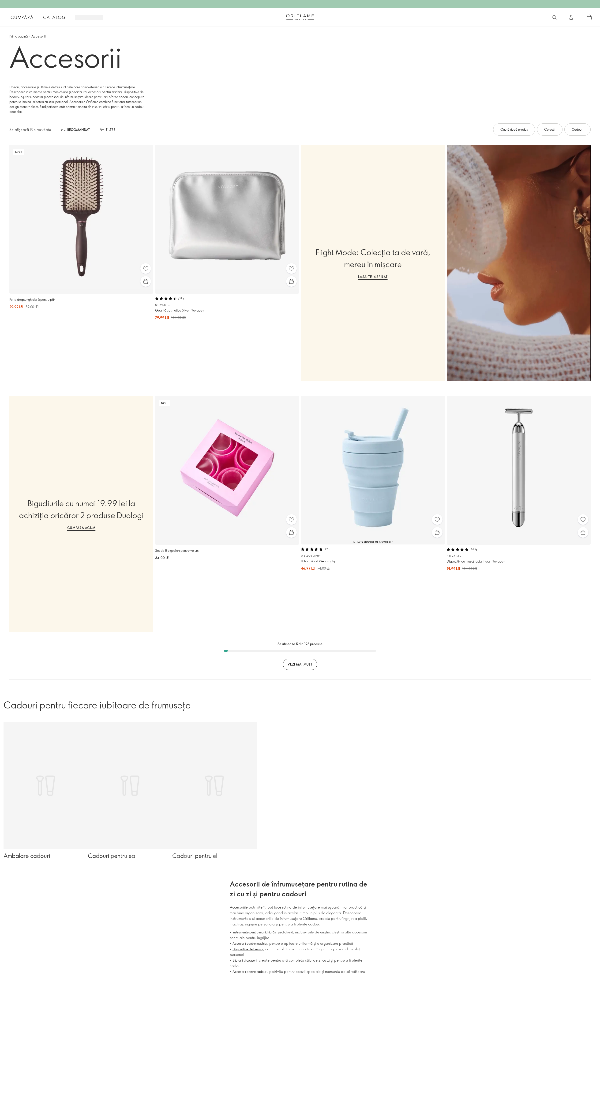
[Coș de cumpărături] (589, 17)
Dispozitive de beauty (247, 949)
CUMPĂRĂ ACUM (81, 527)
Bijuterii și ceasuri (244, 960)
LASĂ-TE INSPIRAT (372, 276)
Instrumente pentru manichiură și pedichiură (262, 932)
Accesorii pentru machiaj (249, 943)
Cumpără (22, 17)
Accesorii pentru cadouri (249, 971)
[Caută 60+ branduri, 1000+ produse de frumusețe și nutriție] (554, 17)
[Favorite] (145, 268)
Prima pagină (18, 36)
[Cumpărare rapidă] (145, 281)
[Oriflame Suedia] (300, 17)
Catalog (54, 17)
